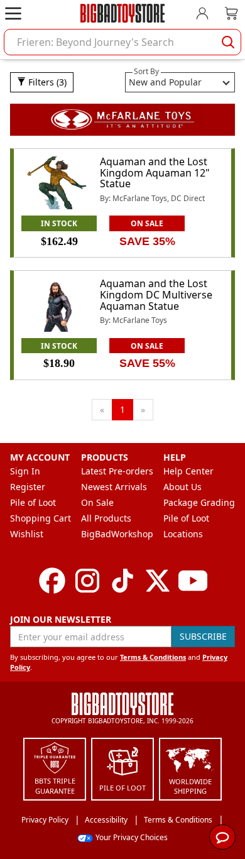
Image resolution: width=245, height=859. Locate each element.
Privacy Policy (44, 819)
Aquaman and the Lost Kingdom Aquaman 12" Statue (155, 172)
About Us (182, 487)
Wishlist (26, 534)
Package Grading (199, 502)
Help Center (188, 471)
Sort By (146, 71)
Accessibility (106, 819)
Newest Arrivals (114, 487)
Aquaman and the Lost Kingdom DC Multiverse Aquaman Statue (156, 294)
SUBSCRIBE (203, 636)
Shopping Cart (40, 518)
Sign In (25, 471)
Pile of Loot (33, 502)
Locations (183, 534)
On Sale (97, 502)
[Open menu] (13, 13)
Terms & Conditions (153, 657)
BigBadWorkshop (117, 534)
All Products (106, 518)
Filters (46, 82)
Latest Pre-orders (117, 471)
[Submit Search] (228, 42)
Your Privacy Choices (131, 837)
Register (27, 487)
